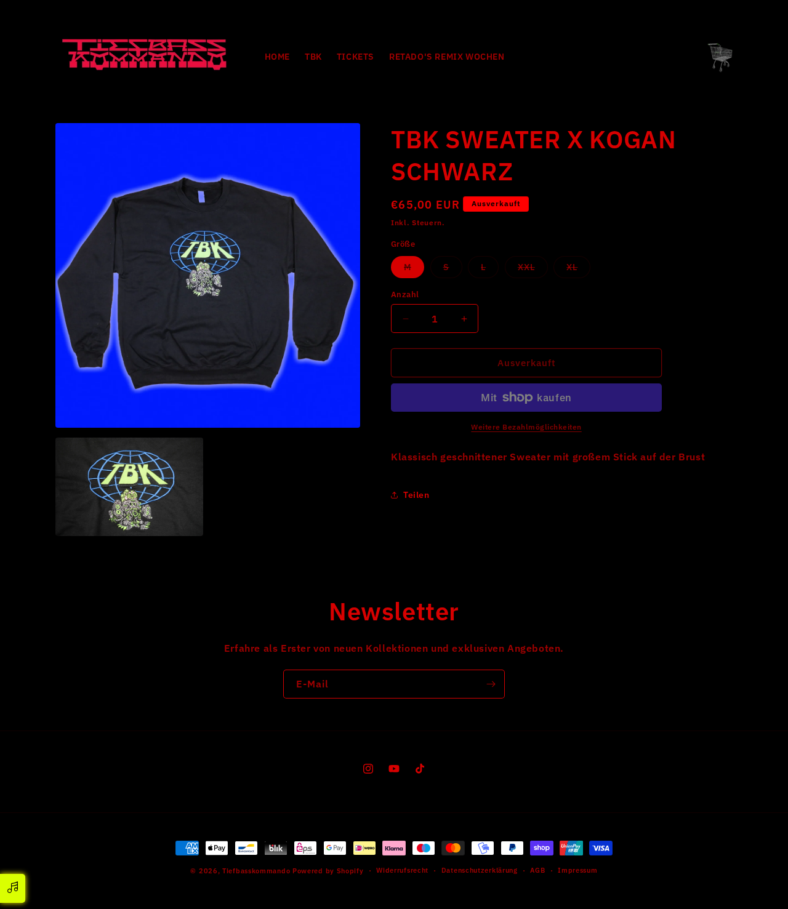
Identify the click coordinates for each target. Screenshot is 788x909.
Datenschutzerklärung (479, 870)
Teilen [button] (416, 494)
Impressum (577, 870)
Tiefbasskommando (256, 871)
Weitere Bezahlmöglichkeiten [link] (526, 426)
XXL (533, 269)
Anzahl (405, 294)
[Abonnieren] (490, 684)
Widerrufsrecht (402, 870)
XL (578, 269)
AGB (537, 870)
